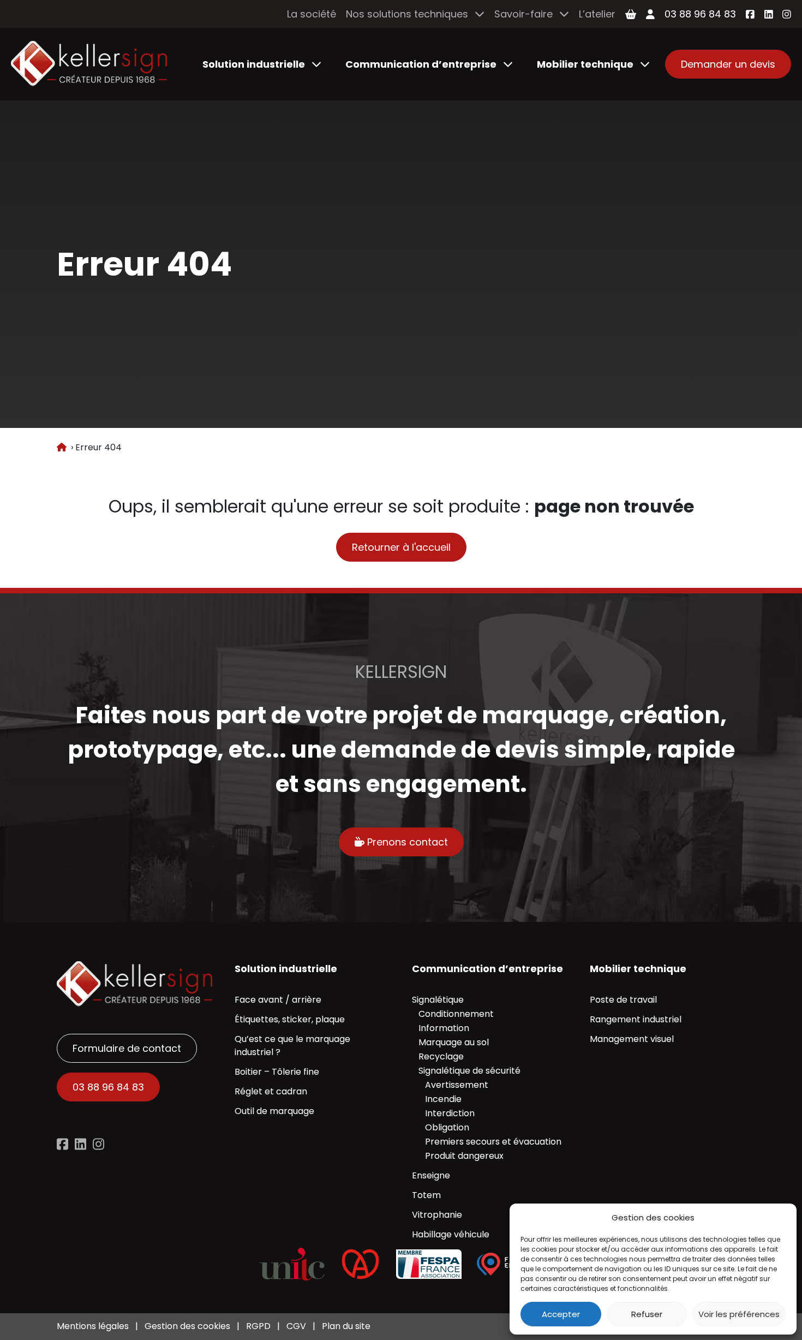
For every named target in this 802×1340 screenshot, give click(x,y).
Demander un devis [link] (728, 64)
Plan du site (346, 1326)
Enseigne (431, 1175)
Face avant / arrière (278, 999)
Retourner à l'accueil (401, 547)
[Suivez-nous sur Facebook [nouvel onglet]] (750, 14)
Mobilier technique (585, 64)
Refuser (646, 1314)
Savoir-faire (523, 14)
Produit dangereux (464, 1156)
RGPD (258, 1326)
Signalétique (438, 999)
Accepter (561, 1314)
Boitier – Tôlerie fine (277, 1071)
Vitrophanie (437, 1214)
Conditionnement (456, 1014)
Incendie (443, 1099)
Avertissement (456, 1085)
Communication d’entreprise (420, 64)
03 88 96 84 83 (700, 14)
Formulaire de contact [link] (127, 1048)
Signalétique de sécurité (469, 1070)
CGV (296, 1326)
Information (443, 1028)
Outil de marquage (274, 1111)
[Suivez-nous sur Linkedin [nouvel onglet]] (80, 1144)
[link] (89, 64)
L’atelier (597, 14)
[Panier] (630, 14)
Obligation (447, 1127)
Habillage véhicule (450, 1234)
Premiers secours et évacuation (493, 1141)
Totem (426, 1195)
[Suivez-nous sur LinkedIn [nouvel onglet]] (768, 14)
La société (311, 14)
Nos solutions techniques (407, 14)
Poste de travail (623, 999)
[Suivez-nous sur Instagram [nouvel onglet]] (786, 14)
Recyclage (441, 1056)
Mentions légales (93, 1326)
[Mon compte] (650, 14)
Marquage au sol (453, 1042)
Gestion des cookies (187, 1326)
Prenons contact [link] (406, 842)
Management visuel (632, 1039)
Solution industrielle (253, 64)
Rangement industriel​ (635, 1019)
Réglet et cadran (271, 1091)
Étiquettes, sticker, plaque (290, 1019)
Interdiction (450, 1113)
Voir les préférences (739, 1314)
